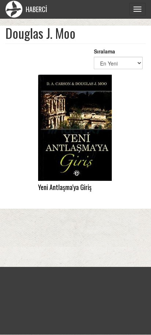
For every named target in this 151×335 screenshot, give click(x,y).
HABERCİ (35, 9)
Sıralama (104, 51)
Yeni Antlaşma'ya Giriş (65, 187)
